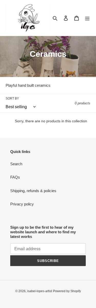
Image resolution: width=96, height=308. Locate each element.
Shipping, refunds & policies (33, 191)
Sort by (12, 98)
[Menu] (87, 18)
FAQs (15, 177)
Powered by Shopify (67, 291)
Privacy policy (22, 204)
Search (16, 164)
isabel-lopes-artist (39, 291)
